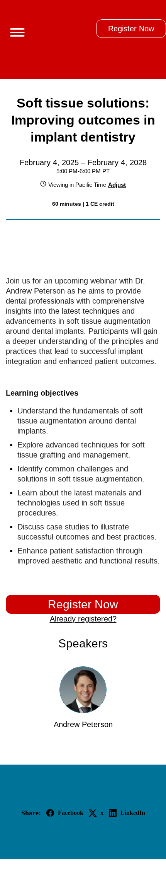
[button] (14, 31)
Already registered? (83, 619)
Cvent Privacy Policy (83, 870)
